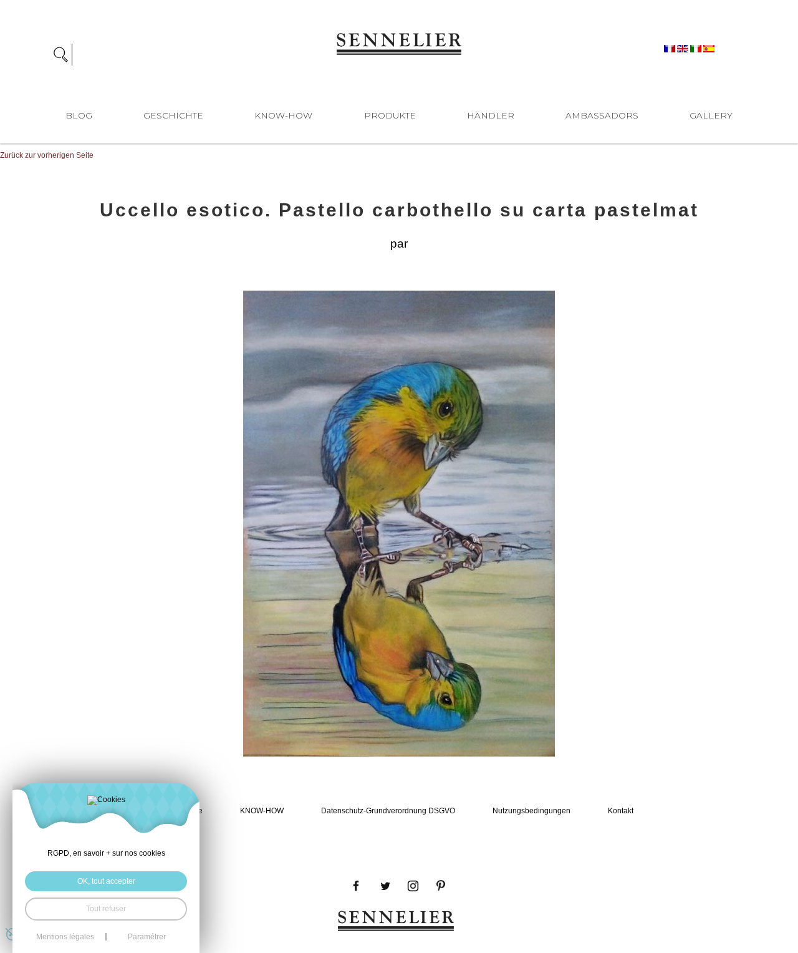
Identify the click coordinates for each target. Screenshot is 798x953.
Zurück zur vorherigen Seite (47, 155)
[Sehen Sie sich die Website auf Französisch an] (670, 48)
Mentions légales (65, 937)
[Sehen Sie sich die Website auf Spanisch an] (708, 48)
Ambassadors (601, 115)
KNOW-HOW (283, 115)
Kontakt (620, 810)
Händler (490, 115)
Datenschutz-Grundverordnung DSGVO (388, 810)
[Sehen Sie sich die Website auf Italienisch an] (696, 48)
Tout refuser (106, 908)
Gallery (711, 115)
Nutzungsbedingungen (531, 810)
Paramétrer (147, 937)
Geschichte (173, 115)
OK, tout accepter (106, 881)
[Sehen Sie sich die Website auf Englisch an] (683, 48)
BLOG (78, 115)
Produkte (390, 115)
